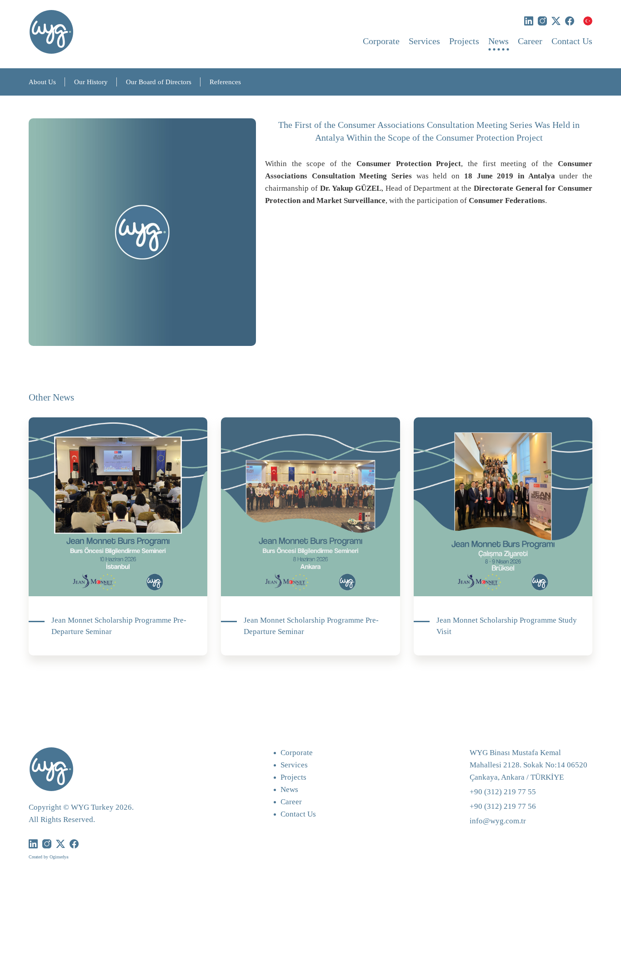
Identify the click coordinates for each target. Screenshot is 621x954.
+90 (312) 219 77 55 (503, 791)
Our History (91, 82)
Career (530, 41)
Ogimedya (59, 856)
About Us (42, 82)
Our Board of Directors (158, 82)
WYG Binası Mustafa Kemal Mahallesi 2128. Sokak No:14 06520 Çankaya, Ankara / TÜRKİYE (528, 764)
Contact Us (571, 41)
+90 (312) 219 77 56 (503, 806)
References (225, 82)
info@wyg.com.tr (498, 821)
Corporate (381, 41)
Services (424, 41)
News (498, 41)
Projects (464, 41)
